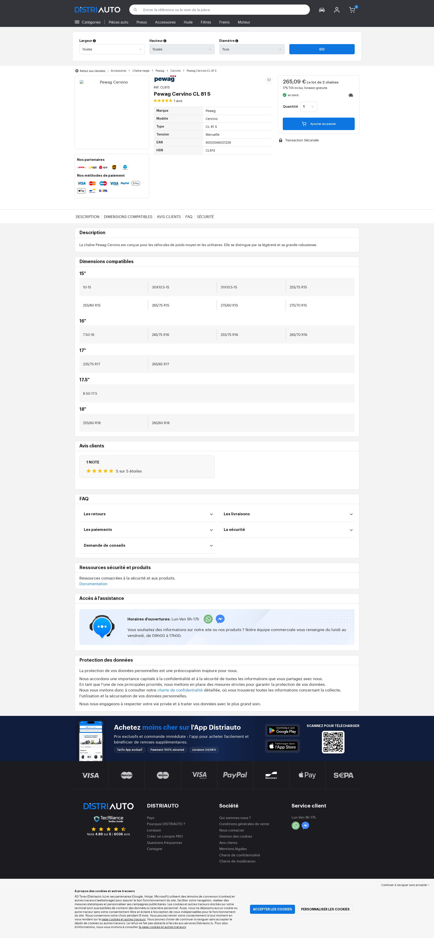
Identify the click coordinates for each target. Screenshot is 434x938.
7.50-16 (88, 334)
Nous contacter (231, 830)
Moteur (244, 21)
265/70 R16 (298, 334)
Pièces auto (118, 21)
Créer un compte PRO (165, 836)
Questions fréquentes (164, 842)
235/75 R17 (91, 363)
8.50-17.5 (90, 393)
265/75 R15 (160, 305)
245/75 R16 (160, 334)
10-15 (87, 287)
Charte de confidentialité (239, 855)
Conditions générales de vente (244, 823)
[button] (321, 9)
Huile (188, 21)
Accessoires (165, 21)
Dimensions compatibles (128, 216)
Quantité (290, 106)
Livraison (154, 830)
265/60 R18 (161, 422)
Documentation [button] (93, 583)
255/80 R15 (92, 305)
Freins (224, 21)
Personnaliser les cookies (325, 909)
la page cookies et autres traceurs (162, 927)
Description (87, 216)
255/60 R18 (92, 422)
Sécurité (205, 216)
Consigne (154, 848)
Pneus (142, 21)
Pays (150, 817)
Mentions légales (233, 848)
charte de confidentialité (180, 689)
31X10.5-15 (229, 287)
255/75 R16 (229, 334)
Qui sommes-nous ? (235, 817)
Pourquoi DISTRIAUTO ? (166, 823)
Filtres (206, 21)
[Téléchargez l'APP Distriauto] (282, 730)
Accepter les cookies (272, 909)
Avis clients (169, 216)
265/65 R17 (160, 363)
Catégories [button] (91, 21)
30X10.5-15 (160, 287)
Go (322, 49)
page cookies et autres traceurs (123, 919)
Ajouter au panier (323, 123)
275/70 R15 (298, 305)
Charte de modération (237, 861)
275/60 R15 (229, 305)
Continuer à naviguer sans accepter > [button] (405, 885)
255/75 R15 (298, 287)
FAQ (188, 216)
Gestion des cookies (235, 836)
